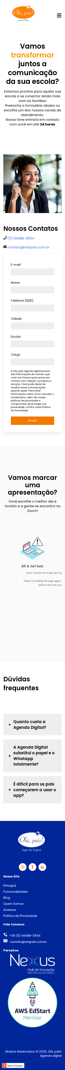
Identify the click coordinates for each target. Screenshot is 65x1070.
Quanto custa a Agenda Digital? (29, 724)
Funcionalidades (15, 892)
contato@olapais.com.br (29, 247)
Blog (6, 898)
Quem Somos (13, 904)
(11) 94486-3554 (21, 238)
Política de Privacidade (20, 916)
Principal (9, 885)
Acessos (9, 910)
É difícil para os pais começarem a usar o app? (34, 789)
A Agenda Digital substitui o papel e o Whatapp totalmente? (33, 755)
